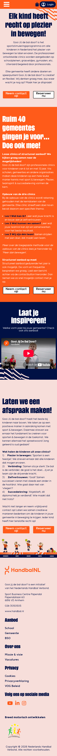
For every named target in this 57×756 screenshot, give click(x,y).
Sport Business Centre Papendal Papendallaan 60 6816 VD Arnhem (23, 597)
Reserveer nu (43, 94)
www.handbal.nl (14, 611)
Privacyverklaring (17, 681)
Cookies (10, 676)
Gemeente (12, 633)
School (9, 628)
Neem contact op (16, 94)
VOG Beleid (12, 686)
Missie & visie (14, 654)
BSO (7, 638)
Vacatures (12, 659)
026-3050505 (13, 606)
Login (50, 4)
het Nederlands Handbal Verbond (29, 588)
